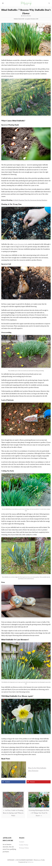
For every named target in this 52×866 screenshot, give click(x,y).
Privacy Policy (24, 848)
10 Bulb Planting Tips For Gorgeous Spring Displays (30, 200)
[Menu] (3, 3)
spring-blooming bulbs (20, 244)
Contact (21, 842)
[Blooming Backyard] (26, 3)
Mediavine (30, 862)
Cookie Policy (23, 845)
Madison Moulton (27, 15)
